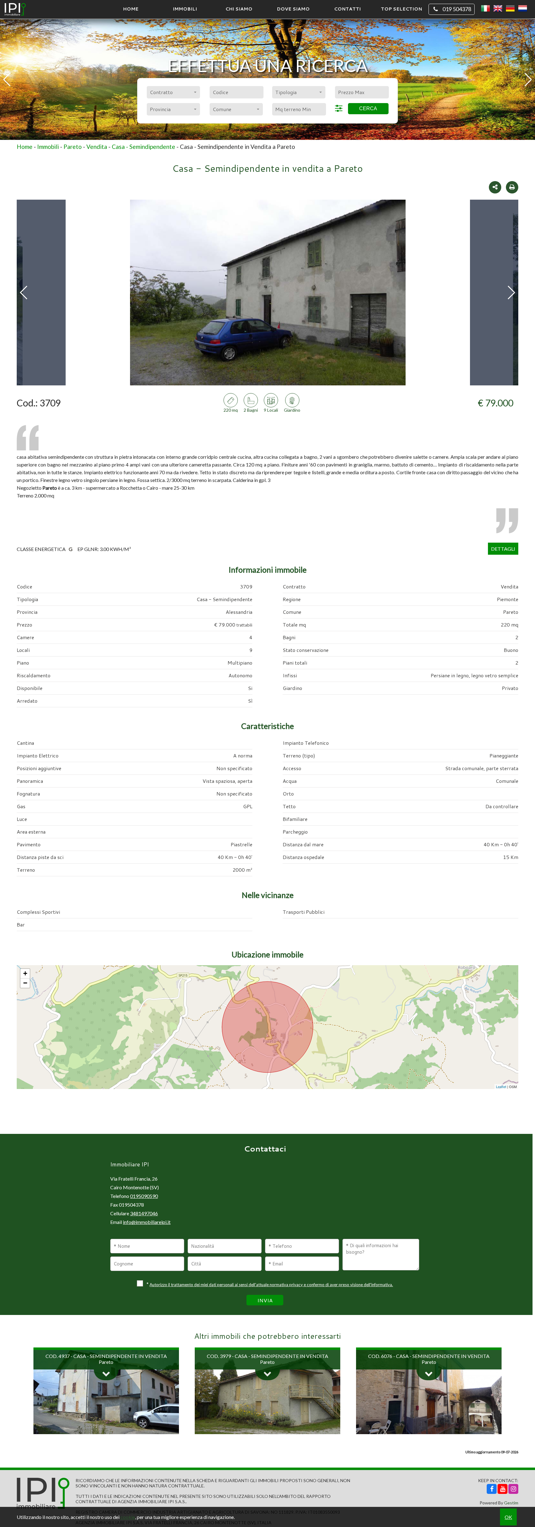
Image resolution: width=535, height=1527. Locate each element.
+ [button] (25, 973)
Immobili (185, 9)
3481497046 (144, 1213)
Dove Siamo (293, 9)
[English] (498, 9)
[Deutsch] (510, 9)
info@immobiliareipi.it (147, 1222)
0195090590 (144, 1196)
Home (130, 9)
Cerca (368, 108)
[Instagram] (513, 1489)
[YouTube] (502, 1489)
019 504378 (456, 9)
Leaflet (501, 1086)
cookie (127, 1517)
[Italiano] (485, 9)
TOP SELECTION (401, 9)
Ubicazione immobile (267, 954)
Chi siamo (238, 9)
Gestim (511, 1502)
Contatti (347, 9)
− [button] (25, 983)
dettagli (503, 549)
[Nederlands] (522, 9)
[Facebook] (492, 1489)
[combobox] (173, 92)
